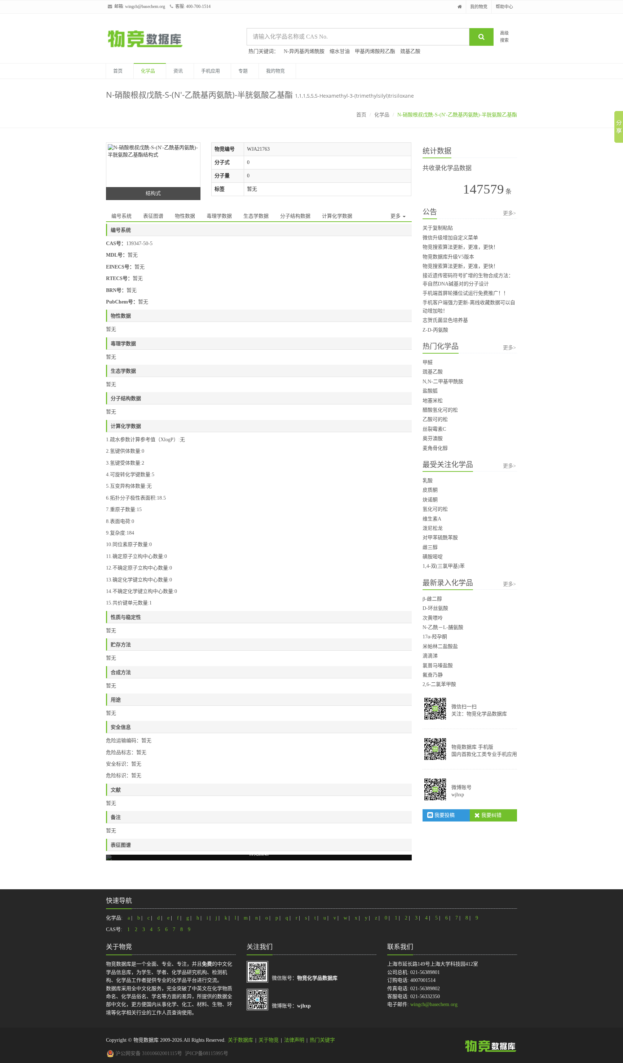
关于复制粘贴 (438, 228)
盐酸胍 (430, 391)
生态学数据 (256, 216)
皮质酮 (430, 490)
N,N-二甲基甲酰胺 (443, 381)
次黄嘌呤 (433, 618)
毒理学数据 (219, 216)
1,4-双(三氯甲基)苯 (444, 566)
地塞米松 (433, 400)
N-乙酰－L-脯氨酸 (443, 627)
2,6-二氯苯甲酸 (439, 684)
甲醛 (428, 362)
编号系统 (121, 216)
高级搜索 (504, 37)
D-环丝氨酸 (435, 608)
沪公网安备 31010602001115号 (148, 1053)
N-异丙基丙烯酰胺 (304, 51)
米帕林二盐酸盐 (440, 646)
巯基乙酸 (410, 51)
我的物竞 (478, 6)
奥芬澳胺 (433, 438)
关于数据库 (240, 1040)
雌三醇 (430, 547)
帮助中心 (504, 6)
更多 (396, 216)
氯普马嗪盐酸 (438, 665)
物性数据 (185, 216)
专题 (243, 71)
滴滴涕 (430, 656)
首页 (118, 71)
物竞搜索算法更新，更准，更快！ (460, 247)
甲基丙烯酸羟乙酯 (375, 51)
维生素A (432, 519)
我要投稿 (444, 815)
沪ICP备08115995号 (206, 1053)
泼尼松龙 (433, 528)
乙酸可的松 (435, 419)
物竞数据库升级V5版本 (448, 257)
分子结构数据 (295, 216)
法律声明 (294, 1040)
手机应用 (210, 71)
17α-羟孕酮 (435, 636)
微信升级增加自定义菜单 (450, 237)
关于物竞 (269, 1040)
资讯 (178, 71)
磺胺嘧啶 (433, 556)
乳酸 (428, 480)
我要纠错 (491, 815)
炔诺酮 (430, 499)
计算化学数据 (337, 216)
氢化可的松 (435, 509)
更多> (509, 213)
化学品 (148, 71)
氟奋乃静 (433, 675)
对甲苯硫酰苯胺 (440, 537)
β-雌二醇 (432, 599)
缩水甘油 (340, 51)
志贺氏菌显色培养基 (445, 320)
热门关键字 (322, 1040)
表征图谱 (153, 216)
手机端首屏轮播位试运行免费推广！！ (465, 293)
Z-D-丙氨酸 (435, 330)
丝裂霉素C (434, 429)
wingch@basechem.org (145, 6)
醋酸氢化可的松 (440, 410)
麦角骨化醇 (435, 448)
